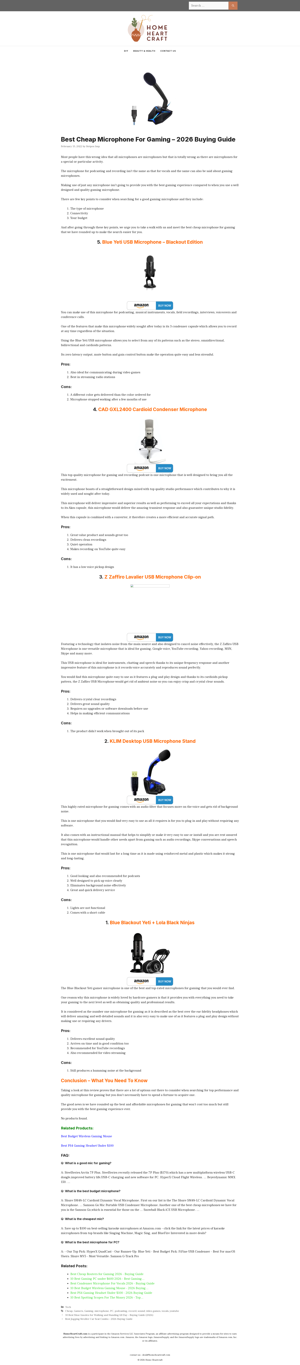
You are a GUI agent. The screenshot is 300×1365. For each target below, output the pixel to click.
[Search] (233, 6)
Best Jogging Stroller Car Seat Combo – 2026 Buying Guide (98, 1319)
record (132, 1311)
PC (111, 1311)
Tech (68, 1307)
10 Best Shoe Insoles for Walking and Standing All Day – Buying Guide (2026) (109, 1315)
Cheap (69, 1311)
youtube (174, 1311)
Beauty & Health (144, 51)
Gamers (78, 1311)
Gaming (88, 1311)
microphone (102, 1311)
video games (153, 1311)
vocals (165, 1311)
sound (141, 1311)
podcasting (121, 1311)
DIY (126, 51)
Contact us (168, 51)
